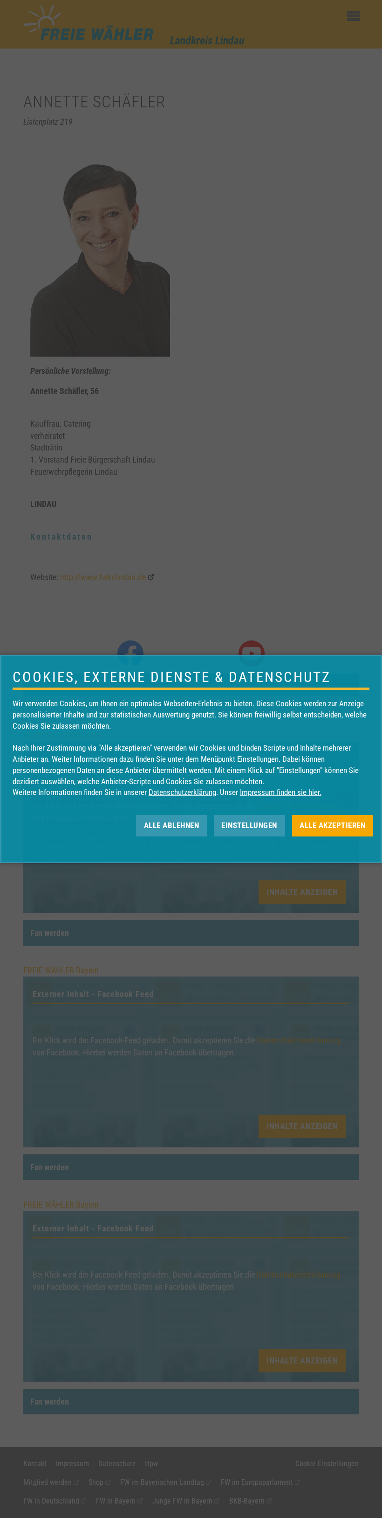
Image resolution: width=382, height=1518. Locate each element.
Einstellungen (249, 825)
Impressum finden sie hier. (280, 792)
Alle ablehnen (171, 825)
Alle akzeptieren (332, 825)
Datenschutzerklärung (182, 792)
